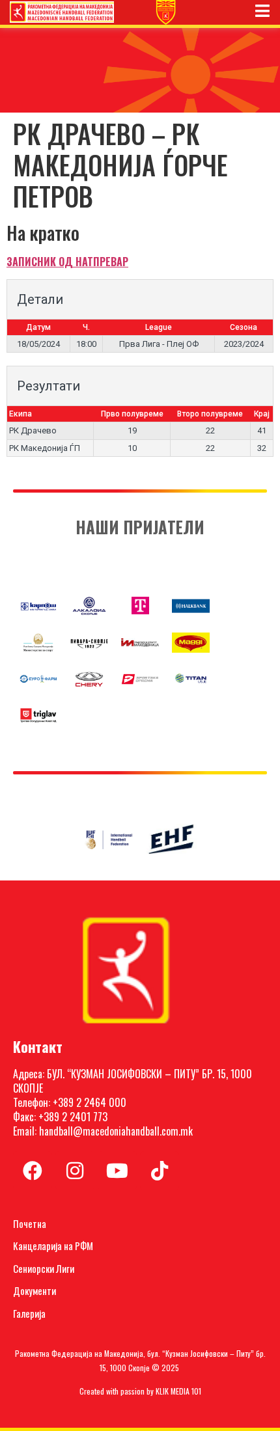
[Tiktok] (159, 1170)
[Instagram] (74, 1170)
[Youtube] (117, 1170)
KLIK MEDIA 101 (178, 1391)
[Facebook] (32, 1170)
